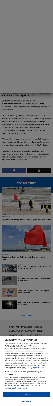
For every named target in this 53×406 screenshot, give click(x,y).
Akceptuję (26, 394)
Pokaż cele (26, 401)
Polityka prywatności (35, 368)
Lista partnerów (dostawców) (16, 388)
